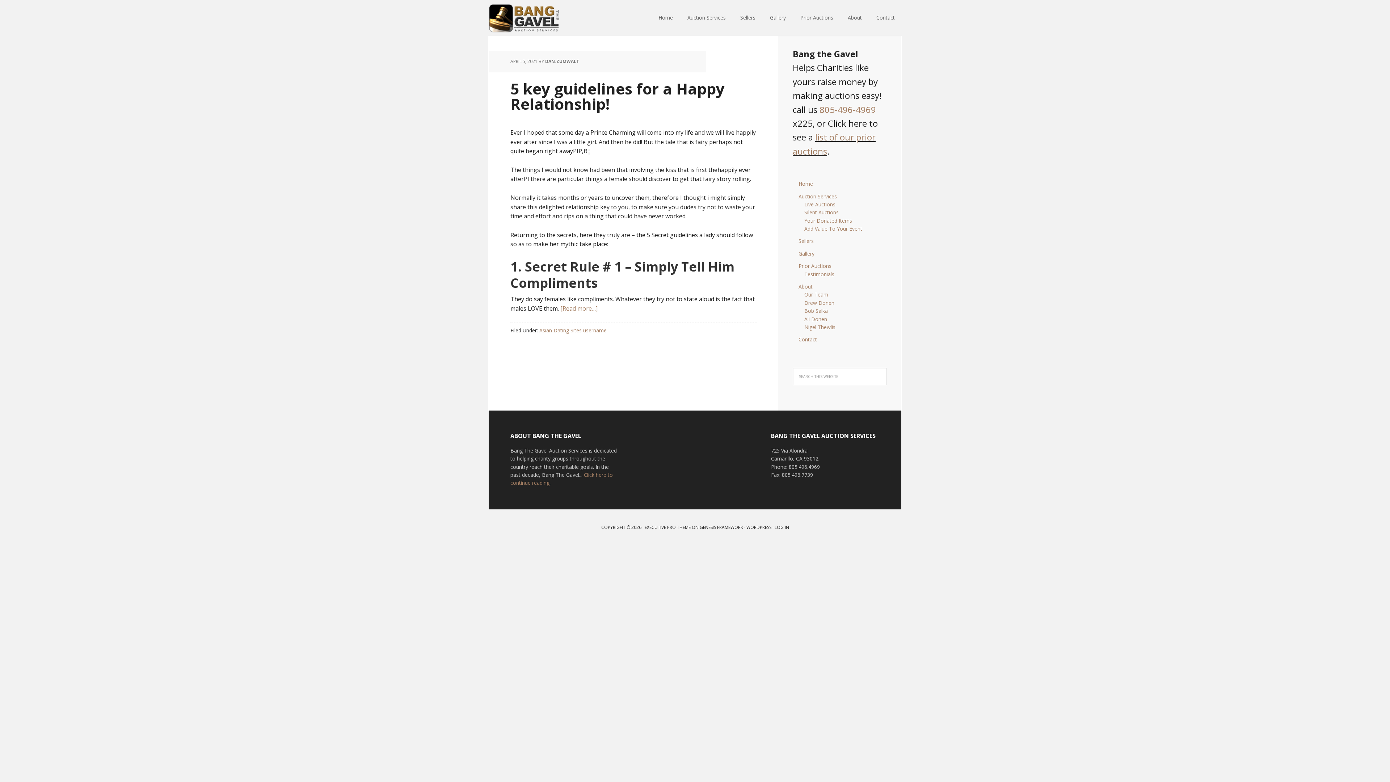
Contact (808, 339)
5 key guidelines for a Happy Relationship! (617, 96)
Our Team (816, 294)
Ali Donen (815, 319)
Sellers (806, 240)
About (806, 286)
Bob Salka (816, 310)
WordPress (758, 527)
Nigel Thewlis (819, 327)
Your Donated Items (828, 220)
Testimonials (819, 274)
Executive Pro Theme (668, 527)
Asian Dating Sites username (573, 330)
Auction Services (818, 196)
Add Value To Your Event (833, 228)
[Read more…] (579, 308)
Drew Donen (819, 302)
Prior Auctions (815, 265)
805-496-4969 (848, 109)
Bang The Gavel (536, 18)
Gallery (806, 253)
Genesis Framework (721, 527)
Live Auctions (819, 204)
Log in (782, 527)
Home (806, 183)
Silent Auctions (821, 212)
